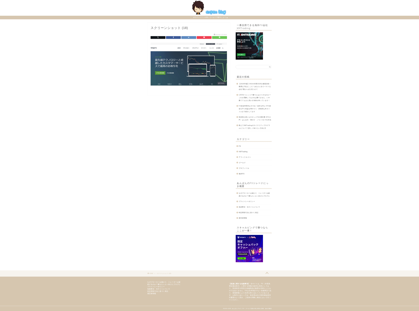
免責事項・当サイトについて (249, 207)
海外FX (242, 174)
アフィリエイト (245, 157)
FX (240, 146)
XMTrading (243, 151)
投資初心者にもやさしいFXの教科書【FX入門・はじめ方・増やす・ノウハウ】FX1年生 (255, 118)
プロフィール (244, 168)
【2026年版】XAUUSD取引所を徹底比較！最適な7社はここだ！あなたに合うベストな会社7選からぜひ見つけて (255, 86)
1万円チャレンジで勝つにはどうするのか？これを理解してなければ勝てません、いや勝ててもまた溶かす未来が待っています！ (255, 97)
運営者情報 (243, 218)
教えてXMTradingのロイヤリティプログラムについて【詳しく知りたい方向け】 (254, 127)
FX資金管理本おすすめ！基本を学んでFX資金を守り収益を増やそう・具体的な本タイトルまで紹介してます (255, 108)
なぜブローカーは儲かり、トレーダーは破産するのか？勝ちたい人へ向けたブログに (255, 194)
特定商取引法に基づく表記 (248, 212)
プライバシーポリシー (247, 201)
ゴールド (242, 163)
